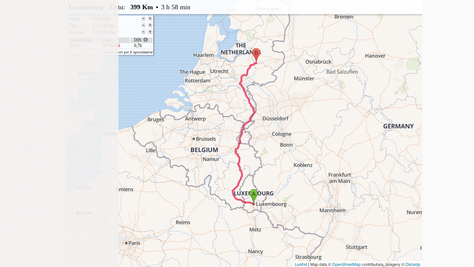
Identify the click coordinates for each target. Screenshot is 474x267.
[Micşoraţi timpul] (143, 25)
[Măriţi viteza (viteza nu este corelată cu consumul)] (150, 18)
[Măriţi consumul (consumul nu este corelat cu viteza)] (150, 32)
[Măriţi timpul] (150, 25)
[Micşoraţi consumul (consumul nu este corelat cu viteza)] (143, 32)
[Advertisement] (59, 46)
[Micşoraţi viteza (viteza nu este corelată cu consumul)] (143, 18)
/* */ (217, 27)
